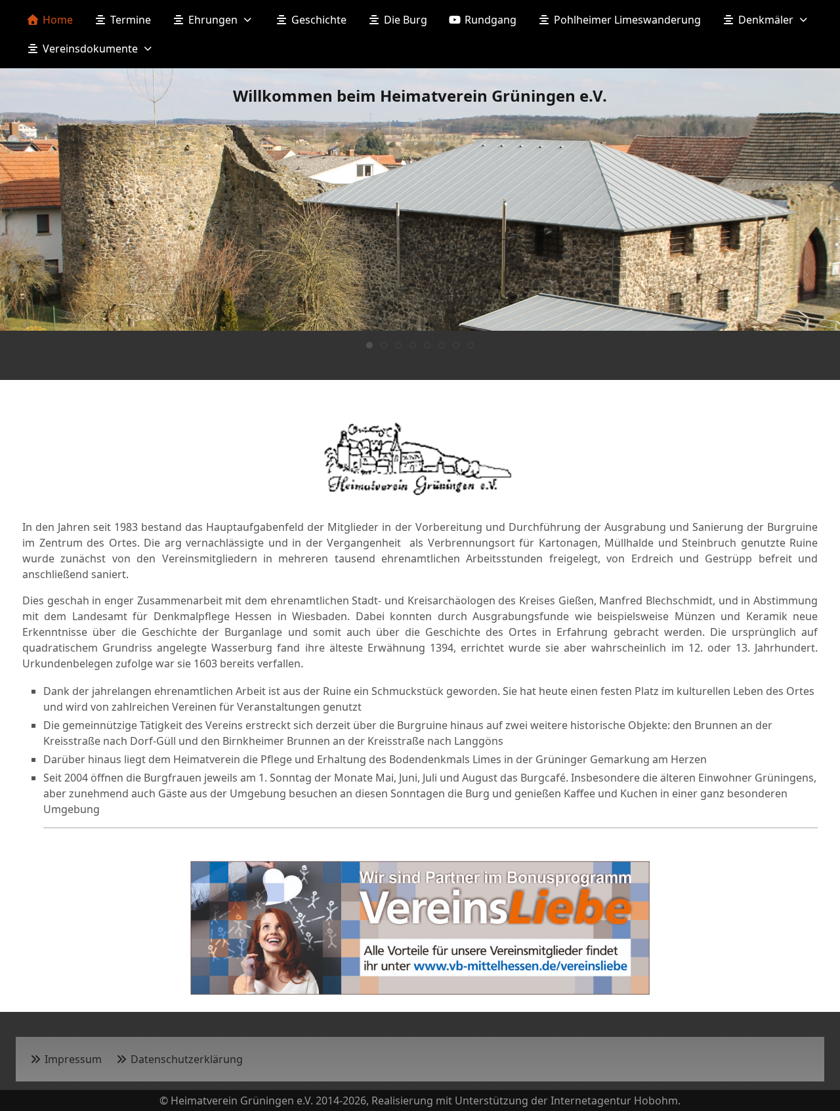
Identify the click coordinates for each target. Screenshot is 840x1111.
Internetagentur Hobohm (614, 1100)
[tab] (369, 345)
